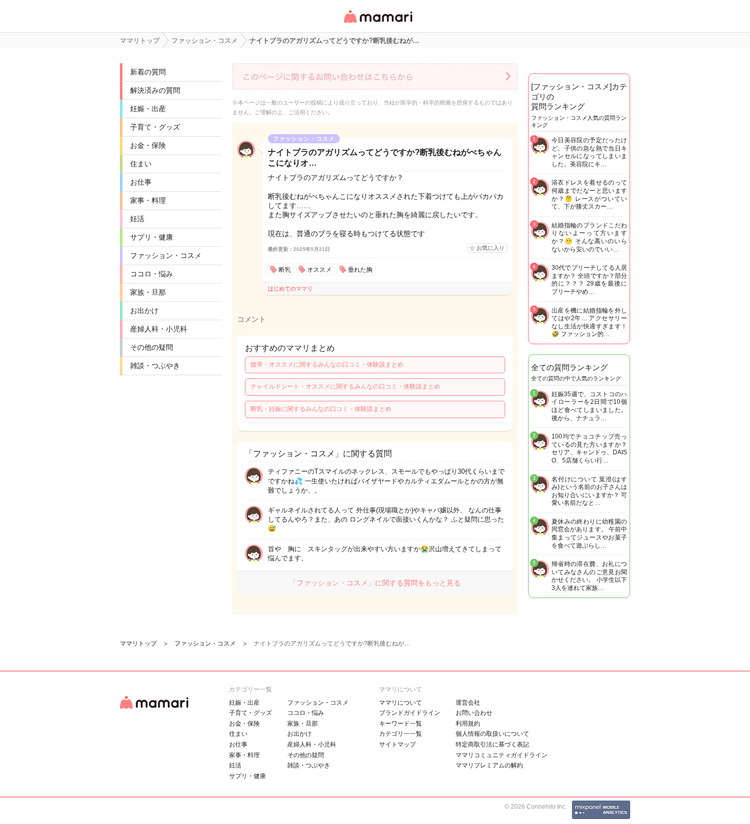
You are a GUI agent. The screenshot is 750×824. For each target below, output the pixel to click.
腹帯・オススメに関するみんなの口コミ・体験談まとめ (327, 364)
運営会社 (468, 702)
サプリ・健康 (151, 237)
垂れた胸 (360, 269)
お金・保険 (148, 145)
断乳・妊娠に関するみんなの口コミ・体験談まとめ (321, 409)
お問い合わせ (474, 712)
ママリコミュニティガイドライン (501, 755)
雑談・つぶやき (155, 366)
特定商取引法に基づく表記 (492, 744)
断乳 (285, 269)
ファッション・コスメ (166, 255)
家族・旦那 (148, 292)
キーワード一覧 (400, 723)
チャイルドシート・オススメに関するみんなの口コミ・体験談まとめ (345, 386)
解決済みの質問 (155, 90)
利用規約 (468, 723)
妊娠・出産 (148, 109)
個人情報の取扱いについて (492, 733)
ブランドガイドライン (409, 712)
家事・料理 (148, 200)
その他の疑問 (151, 347)
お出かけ (144, 310)
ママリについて (400, 702)
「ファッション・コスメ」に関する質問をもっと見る (375, 583)
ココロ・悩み (151, 274)
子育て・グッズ (155, 127)
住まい (141, 164)
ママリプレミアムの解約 (489, 765)
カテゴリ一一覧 (400, 733)
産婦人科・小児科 (158, 329)
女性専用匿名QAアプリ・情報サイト (377, 23)
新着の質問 (148, 72)
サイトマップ (397, 744)
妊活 (137, 219)
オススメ (319, 269)
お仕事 (141, 182)
